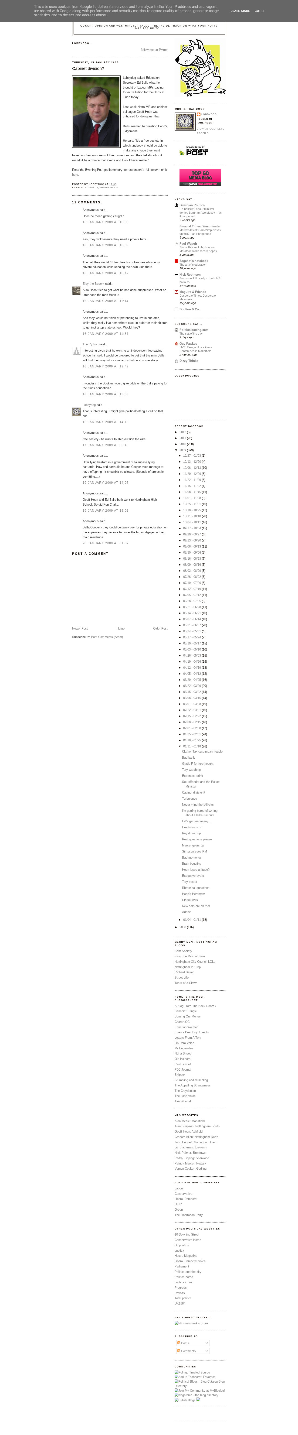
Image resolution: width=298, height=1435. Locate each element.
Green (179, 1209)
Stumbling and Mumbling (191, 1080)
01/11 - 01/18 (192, 746)
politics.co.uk (184, 1282)
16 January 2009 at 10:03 (106, 245)
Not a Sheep (183, 1053)
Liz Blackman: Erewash (191, 1147)
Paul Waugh (188, 243)
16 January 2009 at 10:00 (106, 222)
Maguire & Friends (192, 292)
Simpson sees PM (194, 851)
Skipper (180, 1074)
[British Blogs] (185, 1400)
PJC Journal (183, 1069)
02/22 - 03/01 (192, 710)
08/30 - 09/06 (192, 552)
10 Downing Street (187, 1234)
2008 (183, 927)
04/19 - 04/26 (192, 661)
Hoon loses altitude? (196, 869)
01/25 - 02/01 (192, 734)
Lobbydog (89, 405)
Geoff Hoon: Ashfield (189, 1131)
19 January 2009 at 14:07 (106, 482)
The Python (90, 344)
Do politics (182, 1245)
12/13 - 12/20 (192, 461)
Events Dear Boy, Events (192, 1032)
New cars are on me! (196, 906)
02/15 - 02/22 (192, 716)
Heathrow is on (192, 827)
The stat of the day (191, 333)
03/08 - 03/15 (192, 698)
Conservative (183, 1193)
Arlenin (186, 912)
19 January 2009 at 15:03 (106, 510)
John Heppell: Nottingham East (196, 1142)
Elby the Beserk (93, 283)
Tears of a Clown (186, 983)
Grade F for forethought (197, 763)
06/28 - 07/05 (192, 601)
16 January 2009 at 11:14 (105, 301)
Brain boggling (191, 863)
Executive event (193, 875)
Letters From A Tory (188, 1037)
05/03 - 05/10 (192, 649)
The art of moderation (193, 264)
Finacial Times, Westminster (199, 226)
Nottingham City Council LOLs (195, 961)
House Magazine (186, 1255)
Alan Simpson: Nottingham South (197, 1126)
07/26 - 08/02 (192, 577)
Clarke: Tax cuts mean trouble (202, 751)
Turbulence (189, 798)
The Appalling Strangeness (193, 1085)
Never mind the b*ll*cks (198, 804)
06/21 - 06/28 (192, 607)
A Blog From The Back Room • (195, 1006)
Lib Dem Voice (184, 1043)
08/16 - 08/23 (192, 558)
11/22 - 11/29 (192, 480)
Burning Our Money (188, 1016)
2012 (183, 432)
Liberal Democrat (186, 1199)
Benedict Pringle (186, 1011)
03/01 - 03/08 (192, 704)
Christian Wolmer (186, 1027)
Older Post (160, 628)
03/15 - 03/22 (192, 692)
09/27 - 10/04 (192, 528)
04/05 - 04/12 (192, 673)
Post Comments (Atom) (107, 637)
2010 (183, 444)
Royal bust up (191, 833)
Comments (188, 1351)
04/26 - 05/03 (192, 655)
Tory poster (189, 882)
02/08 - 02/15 (192, 722)
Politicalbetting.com (194, 330)
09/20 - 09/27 (192, 534)
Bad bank (188, 757)
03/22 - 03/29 (192, 686)
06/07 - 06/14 (192, 619)
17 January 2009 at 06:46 (106, 445)
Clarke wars (190, 900)
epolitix (179, 1250)
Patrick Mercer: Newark (190, 1163)
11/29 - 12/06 (192, 474)
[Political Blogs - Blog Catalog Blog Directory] (200, 1386)
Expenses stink (192, 775)
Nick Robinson (190, 274)
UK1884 (180, 1303)
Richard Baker (184, 972)
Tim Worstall (183, 1101)
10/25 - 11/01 (192, 504)
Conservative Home (188, 1240)
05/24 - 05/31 (192, 631)
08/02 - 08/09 (192, 570)
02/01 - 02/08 (192, 728)
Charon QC (182, 1022)
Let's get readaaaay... (196, 821)
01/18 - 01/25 (192, 740)
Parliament (182, 1266)
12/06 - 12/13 (192, 467)
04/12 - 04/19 (192, 667)
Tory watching (191, 769)
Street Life (182, 977)
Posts (184, 1343)
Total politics (183, 1298)
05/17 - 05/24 (192, 637)
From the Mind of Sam (190, 956)
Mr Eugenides (184, 1048)
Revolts (180, 1293)
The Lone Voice (185, 1096)
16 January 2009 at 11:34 (105, 334)
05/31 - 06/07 (192, 625)
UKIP (178, 1204)
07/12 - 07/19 (192, 589)
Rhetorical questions (196, 888)
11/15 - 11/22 (192, 486)
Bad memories (192, 857)
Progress (181, 1287)
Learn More (240, 11)
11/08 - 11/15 (192, 492)
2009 (183, 450)
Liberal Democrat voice (190, 1261)
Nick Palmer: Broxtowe (190, 1152)
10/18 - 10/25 (192, 510)
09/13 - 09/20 (192, 540)
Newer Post (80, 628)
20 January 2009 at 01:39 (106, 543)
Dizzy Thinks (188, 361)
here (75, 174)
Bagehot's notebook (193, 261)
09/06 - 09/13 (192, 546)
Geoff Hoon (109, 187)
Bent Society (183, 951)
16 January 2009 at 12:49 (106, 366)
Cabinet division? (88, 68)
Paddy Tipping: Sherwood (192, 1158)
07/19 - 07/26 (192, 583)
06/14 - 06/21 (192, 613)
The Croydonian (185, 1091)
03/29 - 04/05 (192, 680)
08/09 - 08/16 (192, 564)
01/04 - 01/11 (192, 919)
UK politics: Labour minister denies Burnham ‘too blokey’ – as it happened (200, 212)
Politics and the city (188, 1272)
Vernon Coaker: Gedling (191, 1168)
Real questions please (197, 839)
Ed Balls (91, 187)
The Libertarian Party (189, 1215)
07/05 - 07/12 (192, 595)
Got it (259, 11)
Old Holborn (182, 1059)
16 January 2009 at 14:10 (106, 422)
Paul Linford (183, 1064)
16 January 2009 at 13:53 (106, 394)
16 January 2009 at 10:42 (106, 273)
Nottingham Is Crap (188, 967)
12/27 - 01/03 (192, 455)
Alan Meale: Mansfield (190, 1121)
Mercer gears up (193, 845)
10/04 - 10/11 (192, 522)
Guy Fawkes (188, 343)
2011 (183, 438)
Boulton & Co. (189, 309)
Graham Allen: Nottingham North (196, 1137)
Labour (179, 1188)
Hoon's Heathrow (193, 894)
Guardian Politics (192, 205)
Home (121, 628)
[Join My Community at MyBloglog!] (200, 1390)
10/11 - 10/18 (192, 516)
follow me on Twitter (154, 49)
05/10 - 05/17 (192, 643)
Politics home (184, 1277)
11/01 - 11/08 (192, 498)
